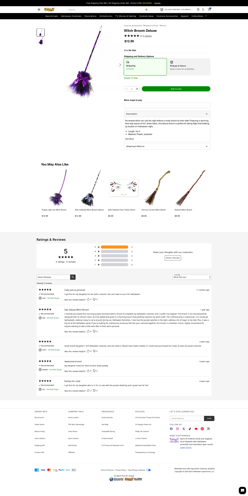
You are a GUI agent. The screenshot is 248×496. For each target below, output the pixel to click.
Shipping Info (40, 445)
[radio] (145, 66)
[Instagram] (177, 428)
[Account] (203, 9)
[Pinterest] (202, 428)
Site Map (105, 424)
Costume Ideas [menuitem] (146, 16)
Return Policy (40, 431)
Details (157, 3)
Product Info (39, 452)
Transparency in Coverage (145, 452)
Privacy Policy (120, 470)
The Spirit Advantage (76, 424)
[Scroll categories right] (206, 16)
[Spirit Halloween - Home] (49, 9)
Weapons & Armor (150, 25)
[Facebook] (171, 428)
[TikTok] (189, 428)
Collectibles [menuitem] (197, 16)
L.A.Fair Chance (141, 438)
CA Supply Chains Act (143, 424)
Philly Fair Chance (142, 431)
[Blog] (208, 428)
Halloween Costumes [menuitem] (71, 16)
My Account (39, 417)
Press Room (72, 431)
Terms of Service (107, 470)
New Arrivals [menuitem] (51, 16)
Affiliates (71, 452)
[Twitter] (183, 428)
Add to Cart (176, 89)
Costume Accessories (133, 25)
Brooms (163, 25)
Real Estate (72, 445)
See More (129, 139)
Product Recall (107, 438)
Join (209, 418)
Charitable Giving (108, 431)
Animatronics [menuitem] (106, 16)
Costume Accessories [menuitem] (167, 16)
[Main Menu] (39, 9)
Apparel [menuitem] (184, 16)
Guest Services (107, 417)
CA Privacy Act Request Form (113, 445)
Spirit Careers (73, 438)
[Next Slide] (120, 64)
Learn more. (186, 447)
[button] (84, 62)
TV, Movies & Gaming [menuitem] (125, 16)
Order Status (39, 424)
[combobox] (107, 9)
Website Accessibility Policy (145, 445)
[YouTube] (196, 428)
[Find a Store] (198, 9)
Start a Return (40, 438)
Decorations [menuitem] (90, 16)
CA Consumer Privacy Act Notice (147, 417)
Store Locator (73, 417)
